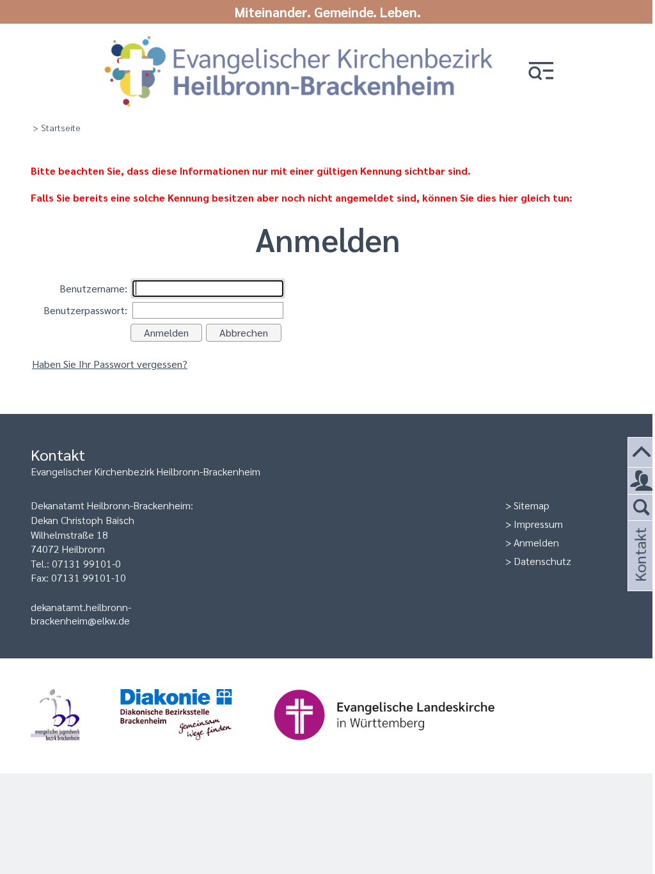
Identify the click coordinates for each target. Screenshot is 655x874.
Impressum (538, 523)
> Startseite (57, 127)
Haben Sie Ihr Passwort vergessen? (109, 363)
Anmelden (536, 542)
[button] (541, 72)
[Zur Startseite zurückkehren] (298, 40)
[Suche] (641, 508)
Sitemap (531, 505)
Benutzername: (93, 288)
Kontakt (639, 572)
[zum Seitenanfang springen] (641, 453)
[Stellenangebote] (641, 481)
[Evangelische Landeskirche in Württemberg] (404, 746)
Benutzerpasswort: (85, 310)
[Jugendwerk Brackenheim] (75, 746)
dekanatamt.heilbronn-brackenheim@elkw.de (81, 613)
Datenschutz (542, 561)
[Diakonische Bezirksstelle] (196, 746)
